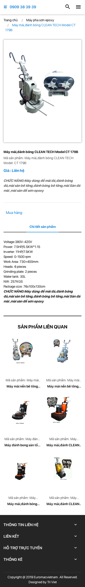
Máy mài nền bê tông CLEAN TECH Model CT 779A (63, 386)
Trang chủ (11, 20)
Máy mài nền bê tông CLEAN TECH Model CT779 (22, 386)
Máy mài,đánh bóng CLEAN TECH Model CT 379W (22, 504)
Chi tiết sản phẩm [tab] (43, 227)
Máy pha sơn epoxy (40, 20)
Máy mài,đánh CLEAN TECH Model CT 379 (63, 504)
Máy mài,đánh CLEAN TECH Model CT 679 (63, 445)
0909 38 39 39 (23, 7)
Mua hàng (14, 212)
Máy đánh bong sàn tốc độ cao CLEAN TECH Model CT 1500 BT (22, 445)
